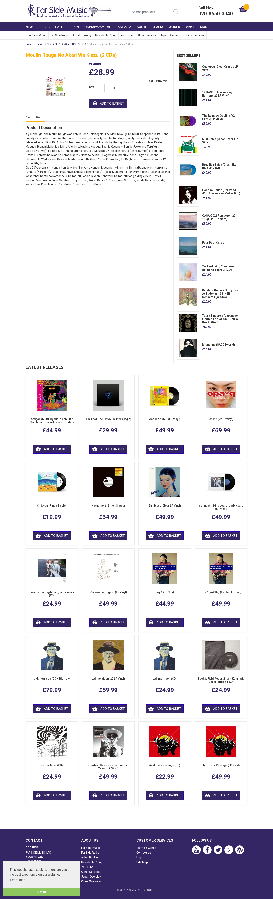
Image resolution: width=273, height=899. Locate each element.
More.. (205, 27)
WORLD (174, 27)
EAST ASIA (123, 27)
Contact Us (143, 852)
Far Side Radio (60, 35)
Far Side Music (37, 35)
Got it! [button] (41, 891)
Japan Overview (170, 35)
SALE (59, 27)
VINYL (190, 27)
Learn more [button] (18, 880)
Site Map (142, 862)
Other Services (146, 35)
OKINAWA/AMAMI (97, 27)
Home (29, 44)
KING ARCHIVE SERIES (74, 44)
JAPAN (74, 27)
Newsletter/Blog (105, 35)
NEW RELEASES (38, 27)
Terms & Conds (146, 847)
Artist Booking (82, 35)
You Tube (127, 35)
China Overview (194, 35)
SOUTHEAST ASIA (150, 27)
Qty (91, 87)
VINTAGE (52, 44)
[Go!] (175, 11)
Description (33, 117)
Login (139, 857)
